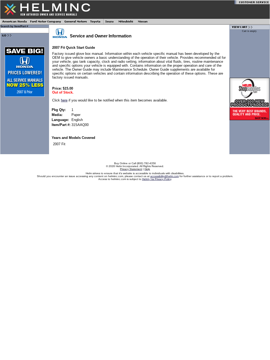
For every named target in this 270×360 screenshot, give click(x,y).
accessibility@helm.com (164, 176)
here (64, 100)
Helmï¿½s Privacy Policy (156, 179)
